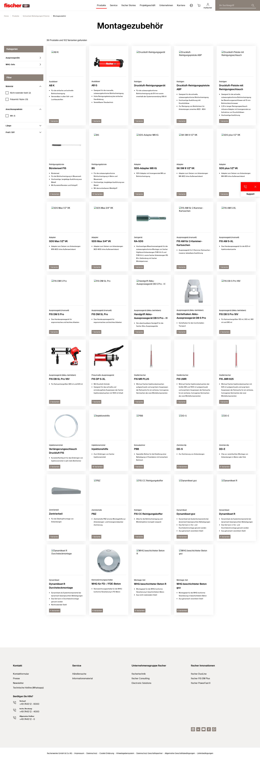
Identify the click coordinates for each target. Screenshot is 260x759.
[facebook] (209, 729)
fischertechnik (139, 673)
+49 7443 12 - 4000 (29, 711)
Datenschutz (91, 753)
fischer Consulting (141, 678)
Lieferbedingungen (205, 753)
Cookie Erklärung (106, 753)
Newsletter (18, 683)
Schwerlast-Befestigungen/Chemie (36, 16)
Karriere (181, 5)
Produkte (15, 16)
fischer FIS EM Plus (200, 678)
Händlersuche (79, 673)
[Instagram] (193, 729)
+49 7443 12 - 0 (27, 719)
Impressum (79, 753)
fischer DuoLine (199, 673)
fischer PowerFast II (200, 683)
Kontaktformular (21, 673)
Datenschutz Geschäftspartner (149, 753)
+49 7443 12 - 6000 (29, 704)
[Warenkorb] (199, 5)
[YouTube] (204, 729)
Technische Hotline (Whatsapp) (28, 687)
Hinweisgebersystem (125, 753)
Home (6, 16)
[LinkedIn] (198, 729)
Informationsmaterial (82, 678)
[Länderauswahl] (191, 5)
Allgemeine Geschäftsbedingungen (180, 753)
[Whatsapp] (214, 729)
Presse (16, 678)
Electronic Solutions (141, 683)
